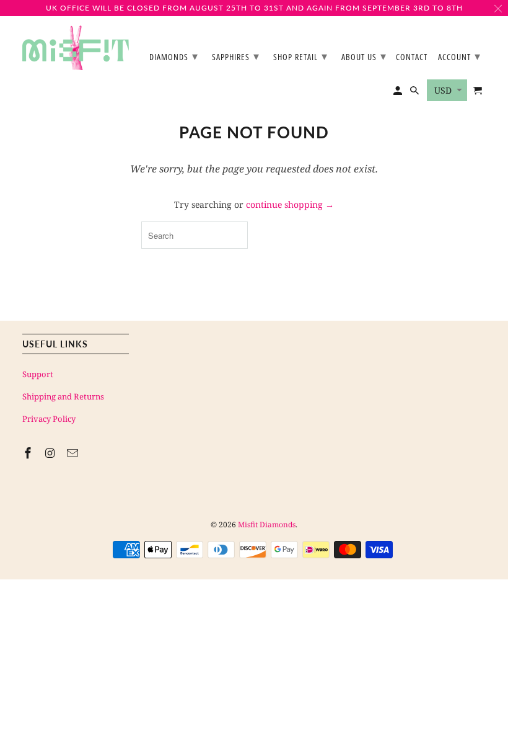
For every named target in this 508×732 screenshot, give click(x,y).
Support (37, 374)
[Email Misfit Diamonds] (74, 452)
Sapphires (236, 55)
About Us (364, 55)
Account (459, 55)
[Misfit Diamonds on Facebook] (29, 452)
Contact (411, 57)
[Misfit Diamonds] (75, 47)
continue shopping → (290, 204)
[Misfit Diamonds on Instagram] (51, 452)
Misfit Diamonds (267, 524)
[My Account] (398, 93)
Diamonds (173, 55)
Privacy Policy (49, 418)
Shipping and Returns (63, 396)
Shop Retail (300, 55)
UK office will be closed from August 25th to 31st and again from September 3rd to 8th (254, 7)
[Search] (415, 93)
